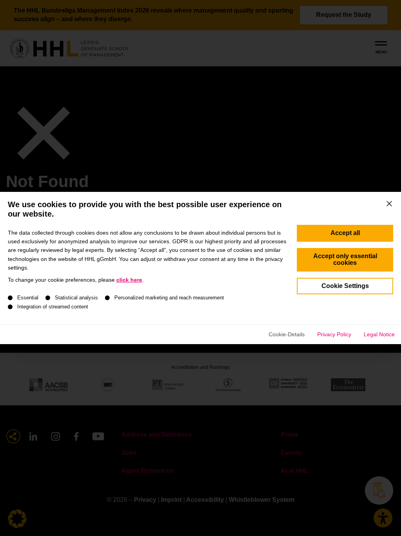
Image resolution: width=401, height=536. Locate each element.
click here (129, 280)
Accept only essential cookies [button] (345, 259)
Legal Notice (379, 334)
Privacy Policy (334, 334)
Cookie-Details (287, 334)
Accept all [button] (345, 233)
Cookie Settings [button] (345, 286)
